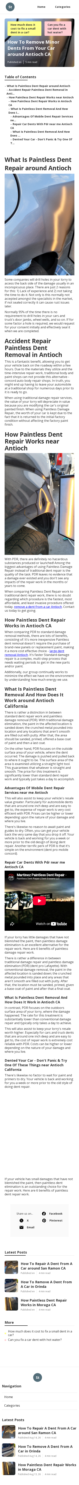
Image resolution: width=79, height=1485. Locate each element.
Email (30, 1227)
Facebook (56, 1213)
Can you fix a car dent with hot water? (57, 28)
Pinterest (56, 1220)
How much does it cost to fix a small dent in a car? (23, 28)
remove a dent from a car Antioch (38, 607)
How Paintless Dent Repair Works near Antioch (41, 97)
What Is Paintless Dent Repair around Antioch (38, 86)
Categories (62, 7)
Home (41, 7)
